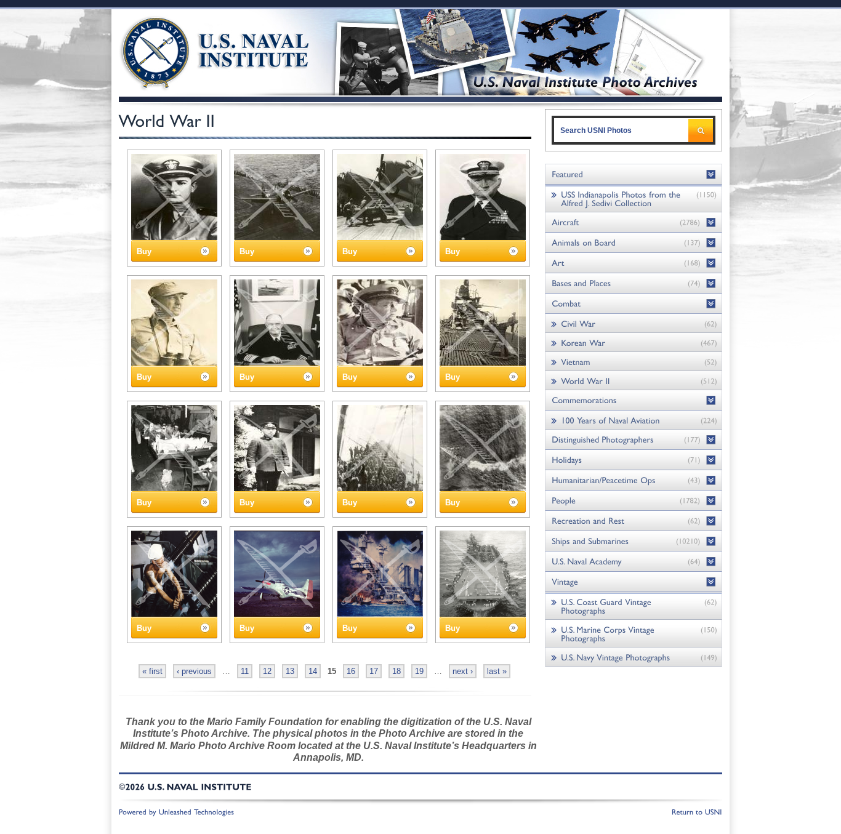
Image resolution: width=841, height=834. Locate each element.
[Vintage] (633, 582)
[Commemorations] (633, 400)
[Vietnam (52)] (633, 361)
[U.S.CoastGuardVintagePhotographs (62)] (633, 606)
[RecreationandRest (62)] (633, 521)
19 (419, 671)
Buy (144, 251)
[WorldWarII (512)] (633, 380)
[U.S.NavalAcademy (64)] (633, 561)
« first (152, 671)
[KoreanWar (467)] (633, 342)
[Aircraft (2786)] (633, 222)
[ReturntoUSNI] (697, 811)
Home (201, 50)
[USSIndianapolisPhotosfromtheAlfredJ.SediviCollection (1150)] (633, 198)
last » (497, 671)
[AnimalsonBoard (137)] (633, 243)
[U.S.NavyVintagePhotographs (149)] (633, 657)
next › (463, 671)
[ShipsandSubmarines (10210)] (633, 541)
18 (396, 671)
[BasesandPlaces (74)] (633, 283)
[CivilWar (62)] (633, 323)
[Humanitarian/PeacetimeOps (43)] (633, 480)
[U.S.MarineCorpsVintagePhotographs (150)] (633, 634)
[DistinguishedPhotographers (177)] (633, 440)
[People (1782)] (633, 501)
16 (351, 671)
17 (373, 671)
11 (245, 671)
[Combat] (633, 304)
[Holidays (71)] (633, 460)
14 (312, 671)
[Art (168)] (633, 263)
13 (290, 671)
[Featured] (633, 174)
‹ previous (194, 671)
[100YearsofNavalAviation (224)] (633, 420)
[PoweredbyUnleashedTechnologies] (177, 811)
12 (267, 671)
